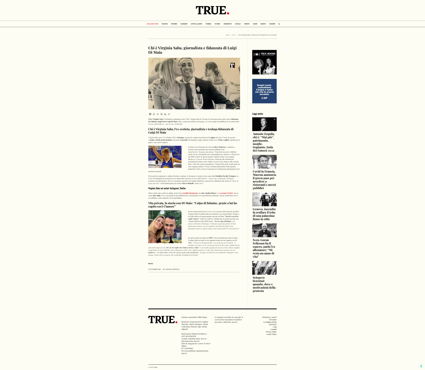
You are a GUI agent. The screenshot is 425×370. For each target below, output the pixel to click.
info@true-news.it (230, 322)
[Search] (279, 24)
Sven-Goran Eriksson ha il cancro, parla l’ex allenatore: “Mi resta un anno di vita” (264, 248)
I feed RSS (273, 324)
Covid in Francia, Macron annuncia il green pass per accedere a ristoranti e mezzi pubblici (264, 179)
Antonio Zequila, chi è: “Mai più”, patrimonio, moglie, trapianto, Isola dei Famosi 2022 (264, 142)
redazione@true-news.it (197, 338)
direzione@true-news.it (190, 341)
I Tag (275, 327)
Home (227, 35)
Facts (234, 35)
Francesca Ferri (196, 322)
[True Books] (264, 73)
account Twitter (226, 193)
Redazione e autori (269, 317)
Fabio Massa (202, 317)
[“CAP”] (264, 91)
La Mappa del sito (270, 322)
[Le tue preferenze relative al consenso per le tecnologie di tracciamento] (421, 366)
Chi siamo (273, 319)
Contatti (273, 329)
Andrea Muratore (195, 324)
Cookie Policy (271, 334)
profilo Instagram (190, 193)
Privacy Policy (271, 332)
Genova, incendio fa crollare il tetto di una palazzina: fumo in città (264, 214)
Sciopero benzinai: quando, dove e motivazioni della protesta (264, 284)
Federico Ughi (196, 326)
